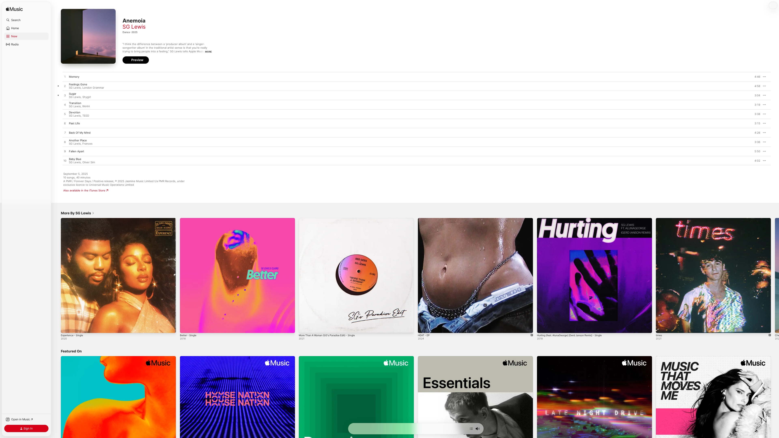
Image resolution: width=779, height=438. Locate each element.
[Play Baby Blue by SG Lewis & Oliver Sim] (65, 161)
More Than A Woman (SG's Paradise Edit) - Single (330, 219)
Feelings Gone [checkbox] (78, 84)
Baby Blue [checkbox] (75, 159)
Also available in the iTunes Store (84, 190)
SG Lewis (134, 27)
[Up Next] (471, 429)
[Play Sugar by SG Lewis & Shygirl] (65, 95)
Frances (87, 143)
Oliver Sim (88, 162)
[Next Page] (775, 275)
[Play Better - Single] (185, 328)
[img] (14, 9)
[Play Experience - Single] (66, 328)
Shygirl (86, 97)
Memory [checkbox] (74, 76)
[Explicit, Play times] (661, 328)
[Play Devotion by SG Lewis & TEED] (65, 114)
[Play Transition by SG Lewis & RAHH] (65, 105)
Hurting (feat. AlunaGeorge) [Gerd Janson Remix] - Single (574, 219)
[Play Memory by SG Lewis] (65, 77)
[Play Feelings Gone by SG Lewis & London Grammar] (65, 86)
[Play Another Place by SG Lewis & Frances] (65, 142)
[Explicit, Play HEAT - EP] (423, 328)
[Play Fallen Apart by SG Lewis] (65, 151)
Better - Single (189, 219)
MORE (208, 51)
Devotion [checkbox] (74, 112)
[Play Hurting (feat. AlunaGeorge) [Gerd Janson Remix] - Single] (542, 328)
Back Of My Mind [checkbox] (79, 132)
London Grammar (93, 87)
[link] (77, 213)
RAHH (86, 106)
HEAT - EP (424, 219)
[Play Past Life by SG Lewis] (65, 123)
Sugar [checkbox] (72, 93)
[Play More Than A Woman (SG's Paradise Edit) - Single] (304, 328)
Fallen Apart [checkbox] (76, 151)
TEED (85, 115)
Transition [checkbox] (75, 103)
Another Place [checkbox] (78, 140)
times (659, 219)
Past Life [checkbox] (74, 123)
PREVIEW (755, 76)
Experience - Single (73, 219)
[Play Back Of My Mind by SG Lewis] (65, 133)
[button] (26, 20)
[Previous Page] (57, 275)
